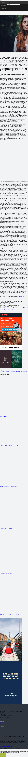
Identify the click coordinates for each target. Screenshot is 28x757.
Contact (4, 731)
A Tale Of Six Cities (6, 573)
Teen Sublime (6, 733)
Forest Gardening (6, 528)
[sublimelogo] (11, 709)
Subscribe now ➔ (6, 746)
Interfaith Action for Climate (9, 614)
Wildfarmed (4, 416)
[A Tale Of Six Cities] (14, 570)
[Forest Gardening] (14, 526)
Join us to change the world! (6, 719)
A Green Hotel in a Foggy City (9, 445)
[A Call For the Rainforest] (14, 484)
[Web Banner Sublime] (11, 367)
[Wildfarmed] (14, 414)
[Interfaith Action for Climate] (14, 612)
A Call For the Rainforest (8, 486)
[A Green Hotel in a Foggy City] (14, 442)
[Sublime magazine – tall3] (11, 703)
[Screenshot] (11, 331)
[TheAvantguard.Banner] (11, 349)
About (4, 729)
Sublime (22, 296)
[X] (0, 722)
